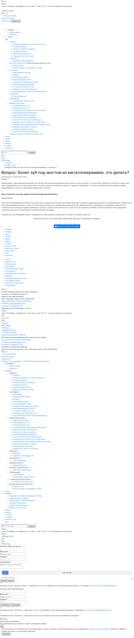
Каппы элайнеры (19, 96)
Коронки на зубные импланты (24, 115)
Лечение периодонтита (22, 54)
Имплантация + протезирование (22, 501)
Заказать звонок (7, 18)
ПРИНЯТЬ (6, 634)
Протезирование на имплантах (25, 117)
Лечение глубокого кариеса (24, 49)
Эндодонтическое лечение (23, 56)
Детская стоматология (18, 63)
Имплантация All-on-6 (21, 108)
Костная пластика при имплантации (27, 120)
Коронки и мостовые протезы (25, 89)
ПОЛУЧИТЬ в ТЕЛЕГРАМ (10, 605)
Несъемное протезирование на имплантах (29, 110)
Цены (7, 136)
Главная (8, 229)
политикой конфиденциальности (104, 586)
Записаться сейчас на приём (68, 226)
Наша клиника (14, 32)
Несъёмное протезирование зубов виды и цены (32, 124)
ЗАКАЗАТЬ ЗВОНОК (17, 335)
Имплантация (10, 264)
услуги (8, 259)
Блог (7, 253)
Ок (2, 626)
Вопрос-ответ (10, 246)
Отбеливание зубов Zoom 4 (24, 101)
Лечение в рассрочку (17, 503)
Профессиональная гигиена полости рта (29, 44)
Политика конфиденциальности (13, 304)
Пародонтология (15, 134)
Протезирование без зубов (23, 84)
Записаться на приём (9, 361)
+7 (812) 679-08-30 (8, 332)
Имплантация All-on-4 (21, 106)
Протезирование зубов (22, 80)
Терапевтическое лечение (15, 273)
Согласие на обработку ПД (11, 306)
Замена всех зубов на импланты (25, 132)
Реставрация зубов (20, 77)
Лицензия (13, 35)
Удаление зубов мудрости (23, 61)
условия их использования (98, 629)
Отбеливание (14, 98)
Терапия (12, 42)
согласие (41, 586)
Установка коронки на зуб (23, 87)
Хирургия (13, 58)
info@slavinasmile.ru (9, 330)
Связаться (16, 21)
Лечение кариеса (20, 47)
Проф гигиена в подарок (18, 498)
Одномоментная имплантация (24, 113)
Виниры (16, 75)
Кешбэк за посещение (17, 508)
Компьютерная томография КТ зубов (27, 68)
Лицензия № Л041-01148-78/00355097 (16, 301)
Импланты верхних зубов (23, 129)
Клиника (8, 232)
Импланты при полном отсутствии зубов (29, 122)
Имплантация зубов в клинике (25, 127)
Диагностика (18, 65)
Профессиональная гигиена (16, 278)
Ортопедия (13, 70)
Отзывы (8, 146)
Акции (7, 139)
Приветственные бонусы (19, 505)
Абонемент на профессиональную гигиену (25, 496)
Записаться (5, 21)
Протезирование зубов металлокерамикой (30, 91)
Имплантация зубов (17, 103)
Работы (8, 143)
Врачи (7, 141)
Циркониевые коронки (22, 73)
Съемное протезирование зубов (25, 82)
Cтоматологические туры (23, 482)
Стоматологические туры (33, 134)
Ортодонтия (14, 94)
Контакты (9, 148)
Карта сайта (10, 251)
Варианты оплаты (12, 248)
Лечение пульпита (20, 51)
